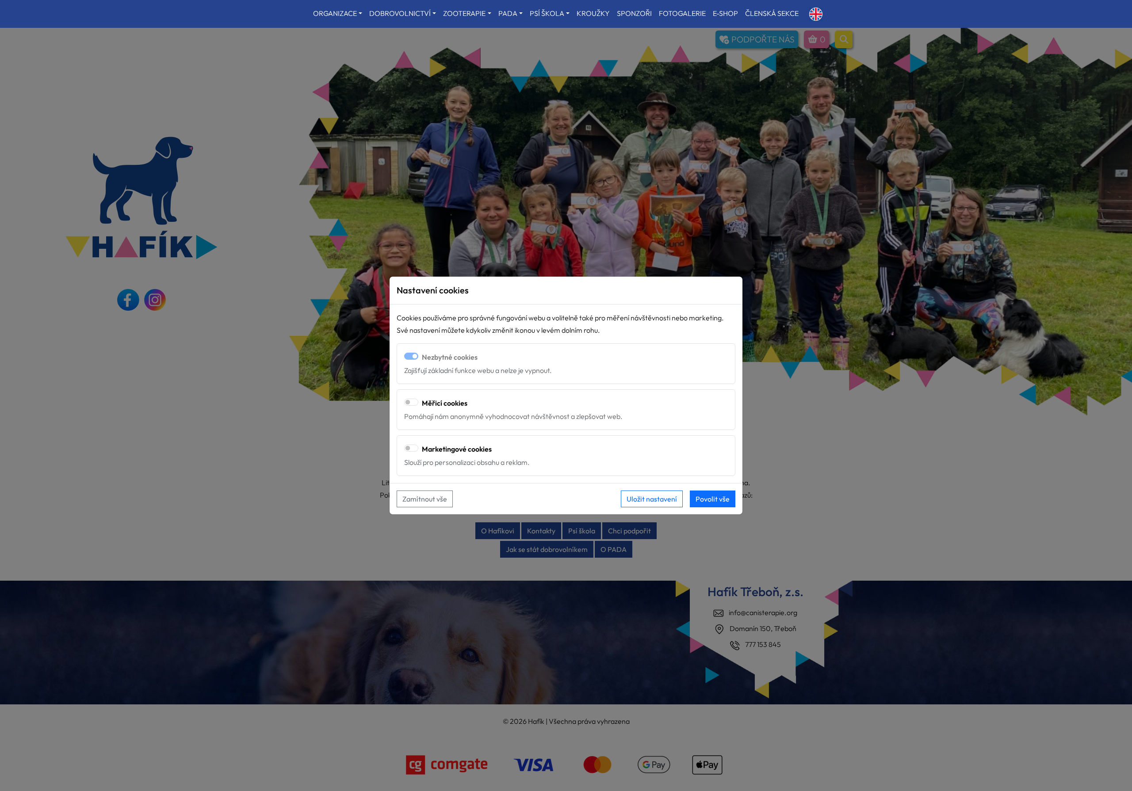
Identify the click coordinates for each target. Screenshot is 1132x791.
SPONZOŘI (634, 13)
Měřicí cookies (444, 403)
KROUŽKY (593, 13)
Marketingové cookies (457, 449)
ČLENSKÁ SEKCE (772, 13)
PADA (507, 13)
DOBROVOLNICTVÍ (400, 13)
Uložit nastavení (652, 498)
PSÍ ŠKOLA (547, 13)
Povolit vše (713, 498)
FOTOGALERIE (682, 13)
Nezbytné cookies (450, 357)
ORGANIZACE (335, 13)
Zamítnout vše (424, 498)
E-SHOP (725, 13)
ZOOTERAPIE (464, 13)
